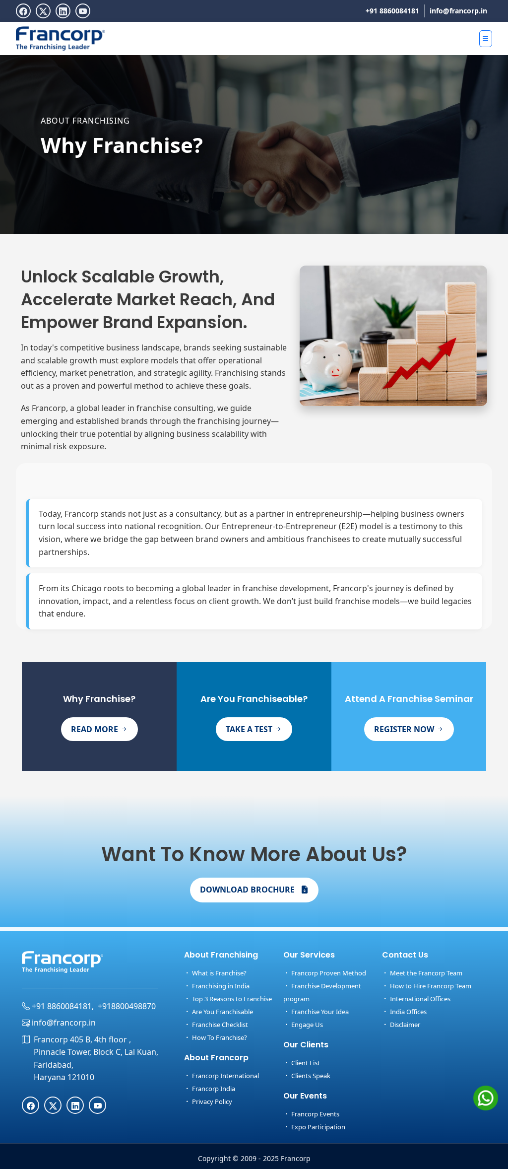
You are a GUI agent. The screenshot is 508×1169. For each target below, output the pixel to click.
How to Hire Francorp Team (429, 985)
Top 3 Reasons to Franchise (231, 998)
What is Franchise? (218, 972)
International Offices (419, 998)
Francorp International (224, 1075)
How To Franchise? (218, 1037)
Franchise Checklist (219, 1024)
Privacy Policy (211, 1101)
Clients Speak (310, 1075)
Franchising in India (220, 985)
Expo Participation (317, 1126)
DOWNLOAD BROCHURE (248, 889)
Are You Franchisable (221, 1011)
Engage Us (306, 1024)
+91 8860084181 (392, 10)
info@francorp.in (458, 10)
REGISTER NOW (405, 729)
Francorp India (212, 1088)
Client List (305, 1062)
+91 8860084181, (62, 1006)
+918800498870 (127, 1006)
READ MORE (95, 729)
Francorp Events (314, 1113)
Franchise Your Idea (319, 1011)
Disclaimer (404, 1024)
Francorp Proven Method (328, 972)
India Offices (407, 1011)
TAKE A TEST (250, 729)
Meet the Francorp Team (425, 972)
